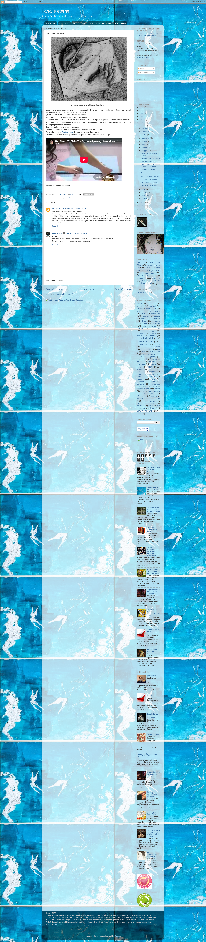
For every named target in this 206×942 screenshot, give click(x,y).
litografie (140, 369)
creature (140, 333)
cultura (139, 336)
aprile (144, 189)
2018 (142, 107)
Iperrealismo (151, 676)
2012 (142, 126)
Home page (50, 23)
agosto (144, 141)
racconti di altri (154, 391)
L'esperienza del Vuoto (149, 185)
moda (139, 374)
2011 (142, 203)
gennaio (145, 199)
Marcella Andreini (59, 208)
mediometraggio (141, 372)
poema (155, 386)
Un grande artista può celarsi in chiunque (153, 591)
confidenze (155, 328)
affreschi (140, 306)
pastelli (153, 381)
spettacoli (140, 406)
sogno (152, 403)
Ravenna (142, 292)
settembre (146, 138)
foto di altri (155, 352)
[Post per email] (80, 194)
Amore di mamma (147, 173)
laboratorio (141, 278)
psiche (157, 389)
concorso (140, 328)
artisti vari (155, 313)
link (150, 366)
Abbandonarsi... (153, 734)
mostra (139, 376)
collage (145, 326)
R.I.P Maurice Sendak (149, 179)
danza (152, 336)
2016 (142, 113)
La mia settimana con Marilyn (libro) (153, 469)
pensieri (140, 384)
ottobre (144, 135)
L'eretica (149, 265)
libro (139, 367)
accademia (147, 267)
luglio (144, 144)
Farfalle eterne (55, 11)
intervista (141, 364)
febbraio (145, 196)
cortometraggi (149, 331)
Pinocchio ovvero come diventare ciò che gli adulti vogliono (153, 833)
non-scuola (156, 278)
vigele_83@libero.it (144, 57)
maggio (145, 151)
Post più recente (54, 289)
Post (142, 68)
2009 (142, 209)
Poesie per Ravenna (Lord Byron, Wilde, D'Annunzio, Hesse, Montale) (147, 756)
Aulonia (140, 262)
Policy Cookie (120, 23)
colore (153, 326)
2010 (142, 206)
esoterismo (145, 347)
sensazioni (155, 398)
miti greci (152, 372)
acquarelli (152, 304)
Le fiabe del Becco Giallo (151, 813)
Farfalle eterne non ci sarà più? (153, 488)
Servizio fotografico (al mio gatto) (152, 794)
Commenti (144, 72)
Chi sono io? (64, 23)
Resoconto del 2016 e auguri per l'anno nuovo (153, 571)
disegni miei (153, 270)
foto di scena (149, 354)
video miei (146, 283)
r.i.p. (142, 391)
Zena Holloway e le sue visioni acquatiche (153, 716)
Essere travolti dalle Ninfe (152, 650)
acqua (139, 304)
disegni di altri (145, 341)
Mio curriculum (79, 23)
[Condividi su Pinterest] (93, 194)
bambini (144, 318)
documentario (142, 344)
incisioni (60, 198)
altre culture (151, 308)
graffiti (152, 357)
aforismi (153, 306)
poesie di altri (143, 389)
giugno (144, 147)
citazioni (156, 323)
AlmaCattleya (57, 233)
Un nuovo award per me (150, 176)
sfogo (139, 403)
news (153, 379)
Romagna (157, 293)
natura (139, 379)
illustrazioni (142, 359)
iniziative (152, 361)
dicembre (145, 129)
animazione (155, 311)
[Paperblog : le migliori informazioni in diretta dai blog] (143, 431)
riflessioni (141, 396)
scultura (140, 399)
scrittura (154, 396)
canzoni (157, 321)
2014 (142, 120)
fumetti (140, 357)
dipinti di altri (145, 338)
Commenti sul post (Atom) (63, 294)
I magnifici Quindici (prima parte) (152, 529)
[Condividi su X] (89, 194)
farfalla (157, 347)
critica (153, 333)
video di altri (68, 198)
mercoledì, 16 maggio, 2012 (77, 208)
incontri (139, 361)
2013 (142, 123)
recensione (148, 394)
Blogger (117, 936)
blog (144, 321)
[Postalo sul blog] (86, 194)
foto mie (148, 273)
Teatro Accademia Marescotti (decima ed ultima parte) (151, 551)
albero (139, 308)
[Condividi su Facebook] (91, 194)
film (158, 349)
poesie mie (144, 281)
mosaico (152, 374)
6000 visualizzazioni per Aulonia (152, 854)
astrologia (146, 316)
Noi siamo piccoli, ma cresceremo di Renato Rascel (153, 509)
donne (157, 344)
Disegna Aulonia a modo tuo (100, 23)
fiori (143, 352)
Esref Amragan (67, 132)
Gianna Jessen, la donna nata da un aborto (150, 165)
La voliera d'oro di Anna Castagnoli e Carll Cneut (153, 612)
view (148, 445)
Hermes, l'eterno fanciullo (150, 158)
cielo (145, 323)
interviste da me (145, 276)
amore (139, 311)
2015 (142, 116)
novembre (146, 132)
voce (139, 414)
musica (152, 376)
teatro (152, 408)
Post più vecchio (123, 289)
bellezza (156, 318)
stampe (150, 406)
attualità (157, 316)
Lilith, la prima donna (149, 182)
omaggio (140, 381)
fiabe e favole (147, 349)
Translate (148, 33)
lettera (153, 364)
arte (54, 198)
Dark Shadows (146, 161)
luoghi (152, 369)
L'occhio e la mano (148, 170)
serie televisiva (149, 401)
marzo (144, 192)
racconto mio (156, 281)
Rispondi (55, 226)
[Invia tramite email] (84, 194)
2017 (142, 110)
